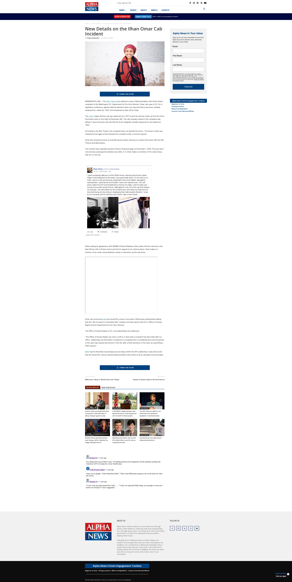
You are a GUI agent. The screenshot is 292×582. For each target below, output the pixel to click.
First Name (177, 56)
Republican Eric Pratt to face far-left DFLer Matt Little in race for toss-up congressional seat (124, 440)
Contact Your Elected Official (183, 111)
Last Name (177, 65)
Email (175, 46)
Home (87, 24)
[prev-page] (86, 447)
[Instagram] (194, 3)
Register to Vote (178, 104)
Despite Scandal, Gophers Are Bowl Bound (148, 380)
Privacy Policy (112, 580)
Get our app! (281, 576)
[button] (204, 9)
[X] (201, 3)
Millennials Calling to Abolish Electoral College (102, 380)
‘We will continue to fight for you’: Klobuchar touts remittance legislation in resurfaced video (150, 413)
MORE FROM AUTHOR (108, 387)
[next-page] (90, 447)
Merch (154, 10)
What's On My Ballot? (180, 109)
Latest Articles (117, 408)
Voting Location (178, 106)
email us (145, 549)
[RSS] (197, 3)
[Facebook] (190, 3)
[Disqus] (124, 482)
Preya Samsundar (93, 38)
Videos (133, 10)
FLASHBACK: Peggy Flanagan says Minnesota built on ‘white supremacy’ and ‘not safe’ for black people (124, 413)
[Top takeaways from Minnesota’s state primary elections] (152, 427)
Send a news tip (122, 16)
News (121, 10)
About (144, 10)
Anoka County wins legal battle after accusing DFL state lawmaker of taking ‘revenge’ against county (97, 413)
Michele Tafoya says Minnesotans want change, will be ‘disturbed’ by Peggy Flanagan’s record (96, 440)
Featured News (96, 24)
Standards (127, 580)
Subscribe (188, 87)
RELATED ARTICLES (92, 387)
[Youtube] (205, 3)
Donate (165, 10)
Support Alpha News (143, 16)
